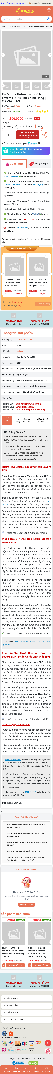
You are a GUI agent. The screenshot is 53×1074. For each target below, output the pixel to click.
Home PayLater (10, 176)
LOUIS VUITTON (24, 339)
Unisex (38, 105)
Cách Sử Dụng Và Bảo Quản (23, 459)
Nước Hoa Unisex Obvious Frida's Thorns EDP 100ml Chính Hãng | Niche (13, 952)
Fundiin (17, 184)
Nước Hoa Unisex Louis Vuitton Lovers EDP (26, 436)
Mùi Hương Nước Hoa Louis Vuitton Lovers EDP (27, 441)
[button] (26, 998)
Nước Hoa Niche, (31, 239)
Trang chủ (5, 26)
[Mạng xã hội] (48, 1051)
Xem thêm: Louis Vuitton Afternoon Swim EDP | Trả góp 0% (27, 448)
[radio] (37, 111)
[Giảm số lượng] (3, 134)
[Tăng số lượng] (13, 134)
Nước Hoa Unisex (19, 26)
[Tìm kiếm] (4, 19)
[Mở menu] (4, 10)
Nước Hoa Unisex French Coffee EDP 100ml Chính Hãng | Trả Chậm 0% (38, 281)
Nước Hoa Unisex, (18, 239)
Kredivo (7, 184)
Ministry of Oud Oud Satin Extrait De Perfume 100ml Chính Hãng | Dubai (14, 281)
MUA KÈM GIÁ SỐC (21, 248)
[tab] (26, 826)
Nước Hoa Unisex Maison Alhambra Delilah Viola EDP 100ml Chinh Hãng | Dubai (38, 952)
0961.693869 (22, 227)
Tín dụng (38, 184)
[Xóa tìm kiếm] (48, 19)
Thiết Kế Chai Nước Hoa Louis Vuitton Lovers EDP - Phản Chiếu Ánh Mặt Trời (24, 454)
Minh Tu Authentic (13, 759)
